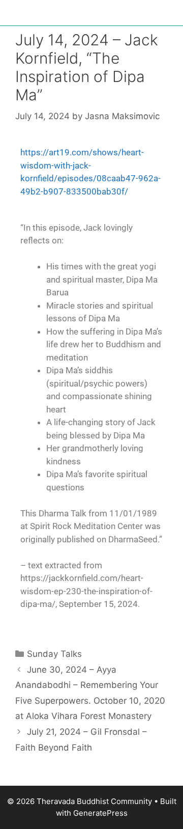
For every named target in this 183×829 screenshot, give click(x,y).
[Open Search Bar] (168, 15)
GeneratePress (100, 813)
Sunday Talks (54, 654)
